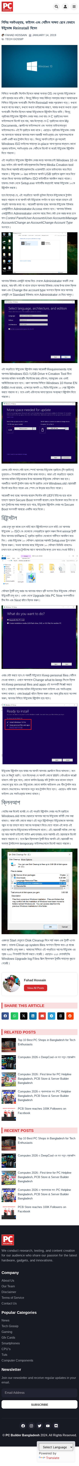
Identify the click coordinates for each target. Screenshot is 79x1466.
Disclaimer (9, 1292)
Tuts (4, 1354)
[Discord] (56, 1425)
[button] (5, 1016)
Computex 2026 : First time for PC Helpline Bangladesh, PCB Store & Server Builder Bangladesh (44, 1078)
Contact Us (9, 1303)
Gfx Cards (8, 1337)
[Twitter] (39, 1425)
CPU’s (6, 1349)
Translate (52, 1458)
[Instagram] (31, 1425)
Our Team (8, 1286)
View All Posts (35, 987)
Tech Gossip (14, 39)
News (5, 1320)
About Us (8, 1280)
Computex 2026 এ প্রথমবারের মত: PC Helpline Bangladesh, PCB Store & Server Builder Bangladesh (44, 1096)
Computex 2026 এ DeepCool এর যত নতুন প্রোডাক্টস (46, 1057)
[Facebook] (23, 1425)
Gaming (7, 1331)
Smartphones (11, 1343)
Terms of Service (13, 1297)
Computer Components (17, 1360)
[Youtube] (47, 1425)
